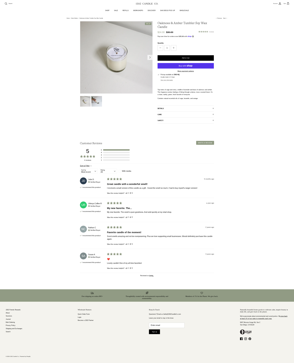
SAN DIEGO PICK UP (167, 10)
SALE (116, 10)
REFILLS (126, 10)
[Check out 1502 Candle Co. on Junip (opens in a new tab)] (151, 276)
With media (126, 171)
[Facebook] (241, 338)
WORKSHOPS (138, 10)
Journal (8, 319)
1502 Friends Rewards (13, 310)
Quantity (161, 43)
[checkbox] (127, 171)
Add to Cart (185, 58)
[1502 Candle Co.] (147, 3)
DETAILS (161, 108)
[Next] (150, 57)
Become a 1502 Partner (85, 320)
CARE (160, 114)
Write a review (205, 143)
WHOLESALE (184, 10)
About (8, 313)
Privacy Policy (10, 325)
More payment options (186, 71)
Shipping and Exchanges (14, 328)
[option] (116, 57)
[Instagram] (245, 338)
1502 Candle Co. (14, 356)
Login (79, 317)
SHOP (107, 10)
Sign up (154, 332)
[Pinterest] (250, 338)
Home (68, 18)
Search (8, 332)
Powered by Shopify (25, 356)
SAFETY (161, 120)
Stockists (9, 316)
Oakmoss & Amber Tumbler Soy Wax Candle (91, 18)
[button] (115, 150)
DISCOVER (151, 10)
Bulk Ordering (10, 322)
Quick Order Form (84, 314)
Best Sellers (74, 18)
